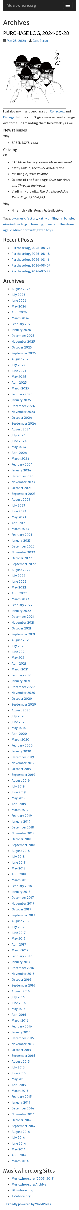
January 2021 (21, 681)
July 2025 (18, 365)
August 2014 (21, 1132)
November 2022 (23, 552)
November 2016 (23, 974)
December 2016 (23, 968)
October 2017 (21, 909)
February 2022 (22, 605)
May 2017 (18, 939)
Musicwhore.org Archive (29, 1184)
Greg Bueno (40, 41)
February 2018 (22, 886)
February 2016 (22, 1026)
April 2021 (19, 663)
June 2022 (19, 581)
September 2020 (24, 704)
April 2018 (19, 874)
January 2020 (21, 751)
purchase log (34, 224)
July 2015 (18, 1067)
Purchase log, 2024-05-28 (36, 33)
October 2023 (22, 488)
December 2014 (23, 1108)
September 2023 (24, 494)
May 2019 (18, 798)
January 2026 (21, 330)
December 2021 (23, 617)
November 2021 (23, 622)
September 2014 (23, 1126)
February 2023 (22, 535)
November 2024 (23, 412)
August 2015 (21, 1061)
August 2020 (21, 710)
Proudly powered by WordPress (28, 1204)
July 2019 (18, 786)
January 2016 (21, 1032)
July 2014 (18, 1138)
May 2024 (19, 447)
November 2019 (23, 763)
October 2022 (22, 558)
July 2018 (18, 857)
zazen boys (45, 230)
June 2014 (19, 1143)
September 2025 (24, 353)
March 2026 (20, 318)
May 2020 (19, 728)
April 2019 (19, 804)
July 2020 (18, 716)
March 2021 (20, 669)
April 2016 (19, 1015)
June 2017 (19, 933)
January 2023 (21, 540)
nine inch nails (13, 224)
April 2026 (19, 312)
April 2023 (19, 523)
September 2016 (23, 985)
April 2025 (19, 382)
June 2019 (19, 792)
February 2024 (22, 464)
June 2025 (19, 371)
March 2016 (20, 1020)
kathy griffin (48, 218)
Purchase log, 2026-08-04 (31, 265)
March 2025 (20, 388)
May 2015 (18, 1079)
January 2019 (21, 821)
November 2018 (23, 833)
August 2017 (21, 921)
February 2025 (22, 394)
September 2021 (23, 634)
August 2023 (21, 500)
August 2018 (21, 851)
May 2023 (19, 517)
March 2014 (20, 1161)
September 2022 (24, 564)
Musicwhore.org (21, 5)
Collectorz (57, 111)
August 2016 (21, 991)
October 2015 (21, 1050)
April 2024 (19, 453)
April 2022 (19, 593)
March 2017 (20, 950)
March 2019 (20, 810)
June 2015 (19, 1073)
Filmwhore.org (22, 1190)
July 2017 (18, 927)
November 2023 (23, 482)
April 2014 (19, 1155)
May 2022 (19, 587)
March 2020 (20, 740)
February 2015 (22, 1097)
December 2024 (23, 406)
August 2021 (21, 640)
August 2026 (21, 289)
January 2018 (21, 892)
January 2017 (21, 962)
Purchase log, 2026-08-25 (31, 248)
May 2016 (18, 1009)
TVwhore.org (21, 1196)
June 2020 (19, 722)
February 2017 (22, 956)
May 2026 (19, 306)
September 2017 (23, 915)
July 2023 (18, 505)
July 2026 (18, 295)
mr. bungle (66, 218)
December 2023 (23, 476)
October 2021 (21, 628)
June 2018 (19, 862)
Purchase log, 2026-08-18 (31, 254)
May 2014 (19, 1149)
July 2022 (18, 576)
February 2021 (22, 675)
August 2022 (21, 570)
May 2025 (19, 377)
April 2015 (19, 1085)
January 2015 (21, 1102)
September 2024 (24, 423)
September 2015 (23, 1056)
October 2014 (21, 1120)
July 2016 (18, 997)
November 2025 (23, 341)
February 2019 (22, 816)
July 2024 (18, 435)
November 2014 (23, 1114)
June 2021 (19, 652)
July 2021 (18, 646)
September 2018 (23, 845)
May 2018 (18, 868)
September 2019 (23, 775)
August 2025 (21, 359)
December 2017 (23, 898)
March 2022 (20, 599)
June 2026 (19, 300)
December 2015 (23, 1038)
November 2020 (23, 693)
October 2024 (22, 418)
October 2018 (21, 839)
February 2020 (22, 745)
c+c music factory (24, 218)
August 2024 (21, 429)
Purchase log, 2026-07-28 (31, 271)
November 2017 (23, 903)
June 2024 (19, 441)
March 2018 (20, 880)
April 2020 (19, 734)
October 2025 (22, 347)
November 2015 (23, 1044)
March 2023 (20, 529)
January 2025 (21, 400)
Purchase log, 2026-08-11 (30, 260)
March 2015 (20, 1091)
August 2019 (21, 780)
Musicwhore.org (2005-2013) (33, 1179)
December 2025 (23, 336)
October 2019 (21, 769)
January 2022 (21, 611)
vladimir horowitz (23, 230)
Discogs (8, 117)
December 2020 (23, 687)
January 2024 (21, 470)
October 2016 (21, 980)
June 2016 (19, 1003)
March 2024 (20, 459)
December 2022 (23, 546)
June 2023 (19, 511)
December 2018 (23, 827)
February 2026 (22, 324)
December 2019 (23, 757)
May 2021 (18, 658)
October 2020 (22, 699)
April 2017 (19, 944)
